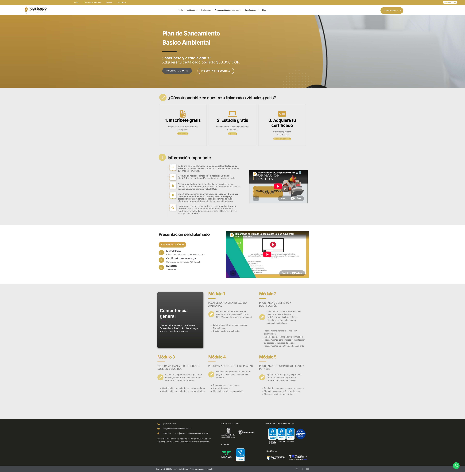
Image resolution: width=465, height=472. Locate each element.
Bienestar (109, 2)
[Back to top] (8, 94)
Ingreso (231, 133)
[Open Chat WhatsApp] (456, 465)
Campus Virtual (391, 11)
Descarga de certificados (92, 2)
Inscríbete (182, 133)
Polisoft (76, 2)
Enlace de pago (280, 139)
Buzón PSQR (121, 2)
